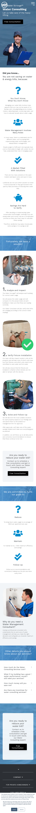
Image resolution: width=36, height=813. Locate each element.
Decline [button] (22, 809)
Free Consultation (12, 22)
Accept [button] (14, 809)
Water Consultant (11, 308)
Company (17, 777)
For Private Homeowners (17, 785)
